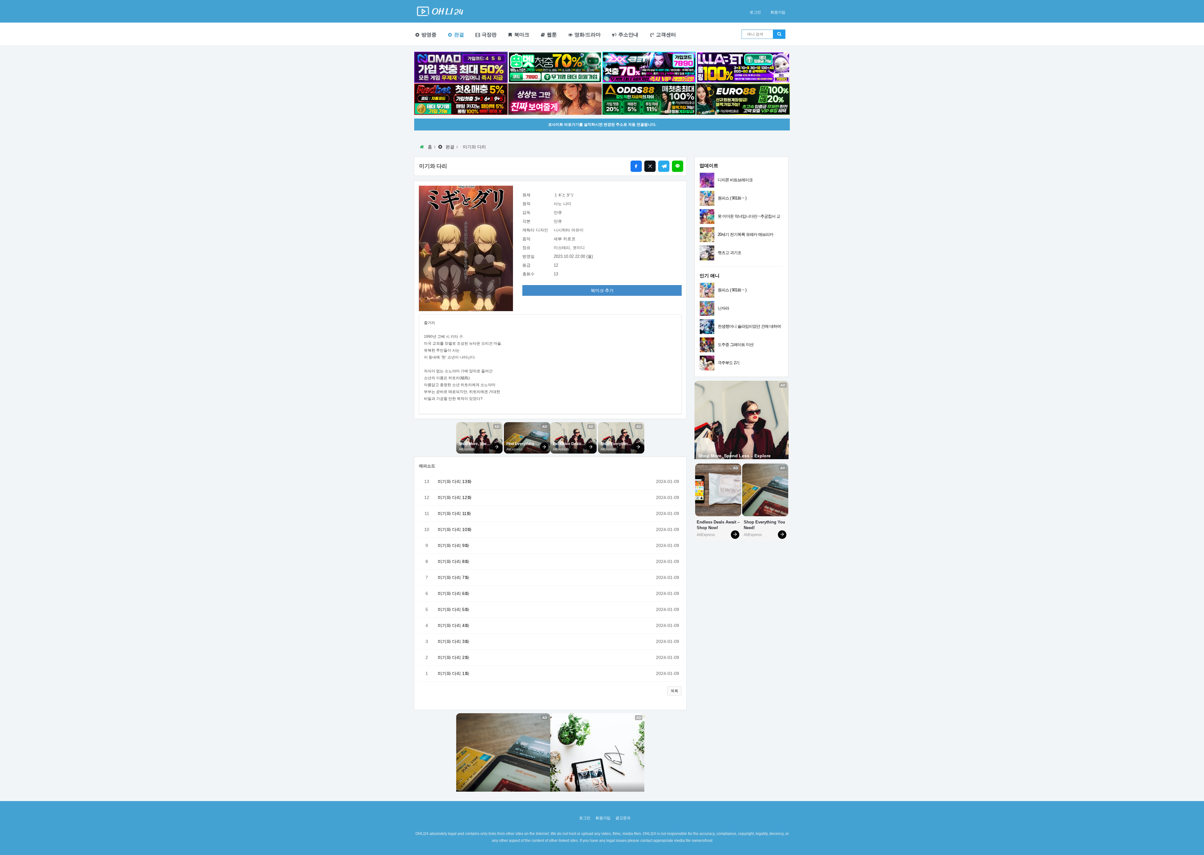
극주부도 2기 (728, 362)
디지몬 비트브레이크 (735, 180)
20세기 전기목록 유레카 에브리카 (745, 234)
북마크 (521, 34)
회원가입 (777, 12)
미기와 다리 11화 (454, 513)
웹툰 (551, 34)
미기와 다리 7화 (453, 577)
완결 (458, 34)
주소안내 (627, 34)
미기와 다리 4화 (453, 625)
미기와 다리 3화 (453, 641)
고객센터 (665, 34)
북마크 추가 (602, 290)
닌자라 (723, 308)
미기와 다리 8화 (453, 561)
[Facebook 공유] (636, 166)
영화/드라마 (587, 34)
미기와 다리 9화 (453, 545)
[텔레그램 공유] (663, 166)
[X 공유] (650, 166)
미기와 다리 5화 (453, 609)
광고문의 (623, 818)
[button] (674, 691)
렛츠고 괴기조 (729, 252)
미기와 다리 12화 (455, 497)
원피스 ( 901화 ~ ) (732, 198)
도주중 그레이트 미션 (735, 344)
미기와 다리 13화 (455, 481)
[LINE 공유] (677, 166)
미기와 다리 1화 (453, 673)
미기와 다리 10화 (455, 529)
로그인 (755, 12)
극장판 (488, 34)
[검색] (779, 34)
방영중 (428, 34)
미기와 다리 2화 (453, 657)
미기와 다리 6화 (453, 593)
